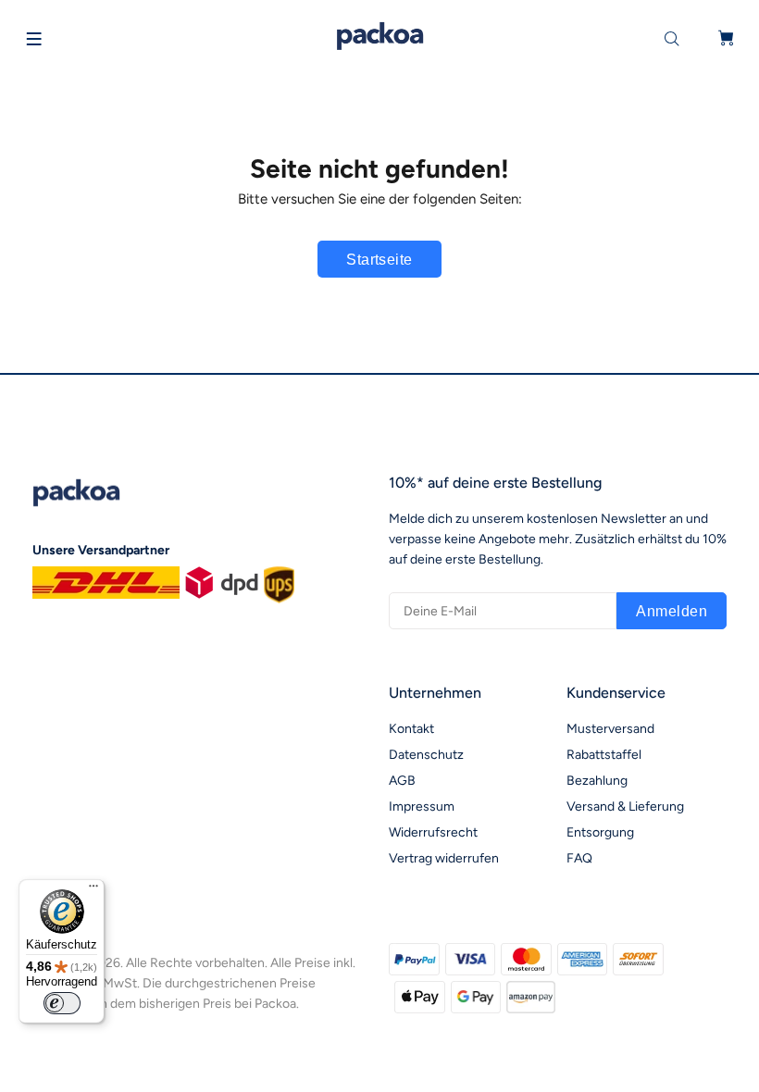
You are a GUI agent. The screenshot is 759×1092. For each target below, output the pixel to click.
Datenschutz (426, 755)
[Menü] (93, 890)
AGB (402, 780)
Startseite (379, 259)
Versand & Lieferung (625, 806)
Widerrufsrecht (433, 832)
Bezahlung (597, 780)
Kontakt (411, 729)
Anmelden (671, 611)
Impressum (421, 806)
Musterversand (610, 729)
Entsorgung (600, 832)
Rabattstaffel (603, 755)
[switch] (62, 1003)
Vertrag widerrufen (444, 858)
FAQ (579, 858)
